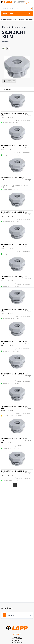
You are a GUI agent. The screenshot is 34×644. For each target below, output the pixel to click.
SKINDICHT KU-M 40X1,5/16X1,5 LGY (12, 407)
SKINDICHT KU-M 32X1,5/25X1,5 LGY (12, 375)
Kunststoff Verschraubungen (26, 19)
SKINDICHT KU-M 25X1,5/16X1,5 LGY (12, 213)
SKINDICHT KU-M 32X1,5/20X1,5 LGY (12, 342)
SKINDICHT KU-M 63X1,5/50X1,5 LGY (12, 114)
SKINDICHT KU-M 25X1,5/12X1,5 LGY (12, 178)
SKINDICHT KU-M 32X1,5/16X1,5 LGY (12, 310)
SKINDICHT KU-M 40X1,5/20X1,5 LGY (12, 439)
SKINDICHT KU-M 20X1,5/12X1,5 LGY (12, 146)
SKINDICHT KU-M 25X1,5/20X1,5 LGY (12, 245)
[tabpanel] (17, 67)
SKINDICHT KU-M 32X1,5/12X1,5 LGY (12, 277)
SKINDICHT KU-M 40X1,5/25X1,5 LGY (12, 472)
